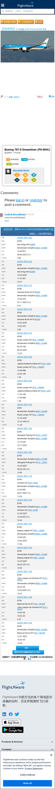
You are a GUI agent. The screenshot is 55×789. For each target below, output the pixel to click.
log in (20, 200)
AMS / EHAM (41, 248)
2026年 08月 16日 (24, 500)
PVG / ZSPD (41, 435)
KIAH (38, 292)
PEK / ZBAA (39, 531)
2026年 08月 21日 (24, 285)
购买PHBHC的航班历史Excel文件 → (28, 652)
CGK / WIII (46, 364)
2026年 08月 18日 (24, 452)
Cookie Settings (27, 774)
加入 (29, 659)
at (13, 164)
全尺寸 (17, 97)
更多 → (27, 648)
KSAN (32, 244)
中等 (5, 97)
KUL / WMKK (38, 340)
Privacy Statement (33, 768)
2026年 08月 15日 (24, 548)
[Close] (51, 755)
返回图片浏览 (10, 22)
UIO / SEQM (39, 604)
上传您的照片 (27, 22)
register (36, 200)
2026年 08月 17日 (24, 476)
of (28, 159)
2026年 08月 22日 (24, 238)
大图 (10, 97)
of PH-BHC (13, 159)
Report (7, 221)
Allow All (27, 783)
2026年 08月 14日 (24, 571)
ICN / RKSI (33, 483)
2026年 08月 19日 (24, 405)
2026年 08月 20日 (24, 357)
